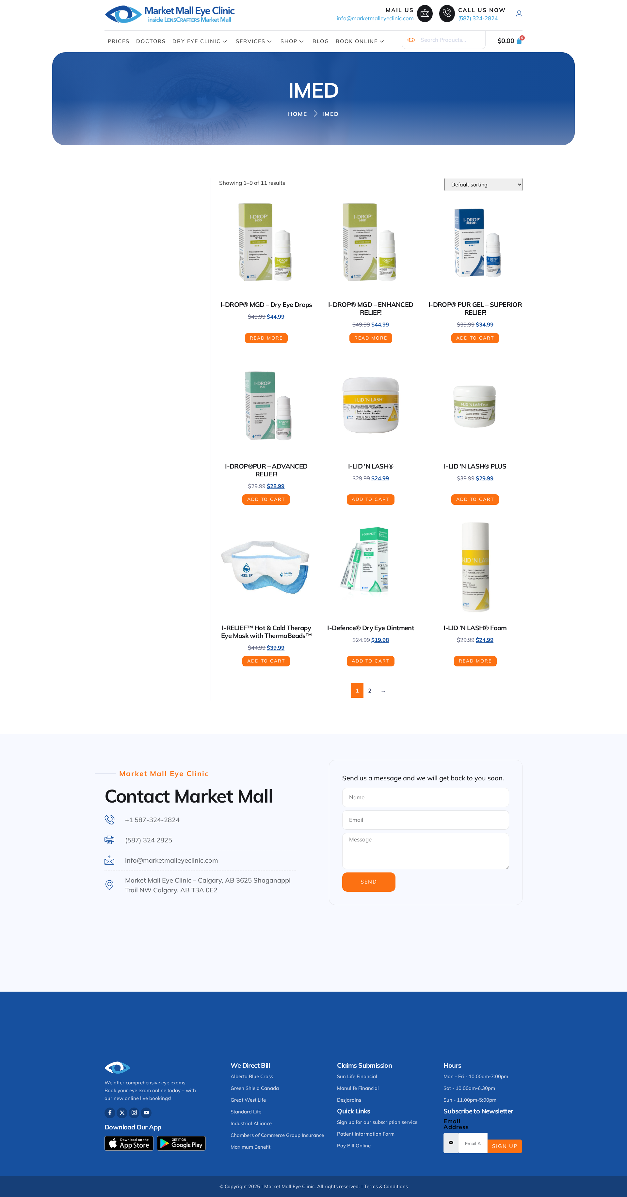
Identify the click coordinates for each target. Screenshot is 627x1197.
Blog (321, 41)
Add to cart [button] (475, 338)
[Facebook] (109, 1113)
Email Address (456, 1124)
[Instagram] (134, 1113)
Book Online (357, 41)
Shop (289, 41)
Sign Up (505, 1146)
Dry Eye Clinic (196, 41)
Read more (266, 338)
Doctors (151, 41)
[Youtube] (146, 1113)
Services (250, 41)
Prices (119, 41)
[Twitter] (122, 1113)
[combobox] (444, 40)
